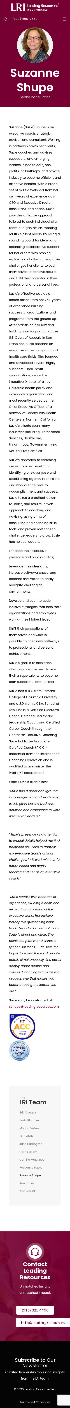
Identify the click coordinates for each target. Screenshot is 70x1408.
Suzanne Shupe (30, 1175)
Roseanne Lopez (30, 1167)
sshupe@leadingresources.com (34, 1006)
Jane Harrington (30, 1144)
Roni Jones (26, 1183)
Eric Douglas (28, 1112)
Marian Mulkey (29, 1128)
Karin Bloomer (29, 1120)
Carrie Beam (28, 1152)
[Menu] (64, 19)
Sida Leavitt (27, 1191)
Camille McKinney (31, 1160)
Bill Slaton (26, 1136)
